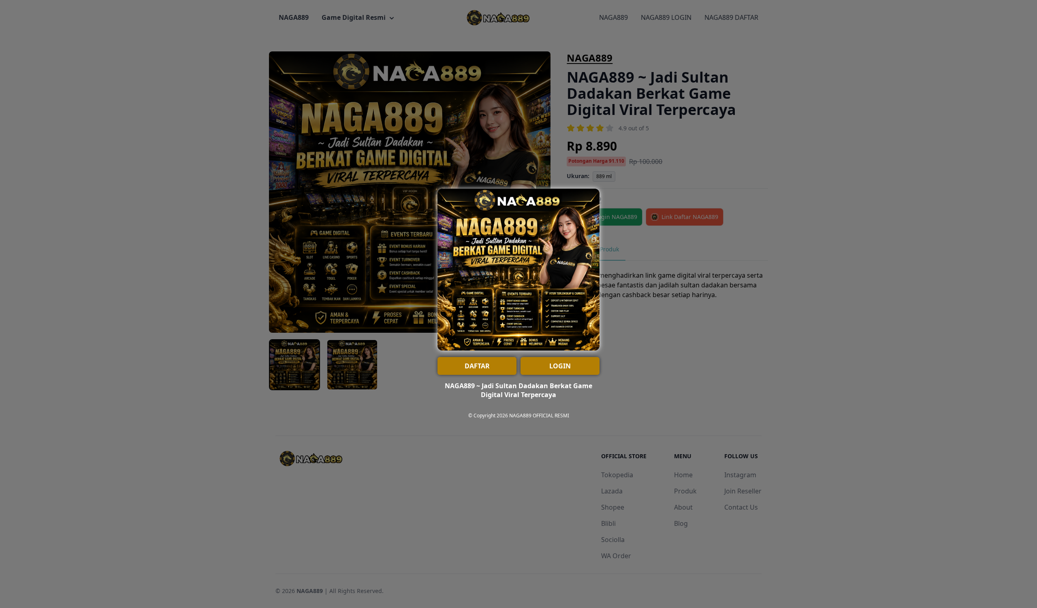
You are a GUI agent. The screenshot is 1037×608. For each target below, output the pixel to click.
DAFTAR (477, 365)
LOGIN (560, 365)
